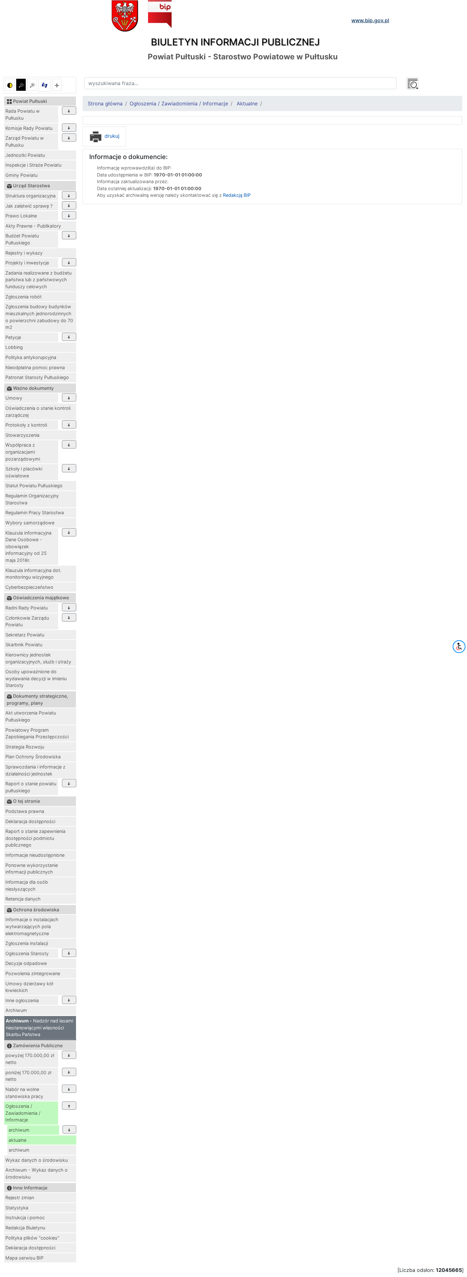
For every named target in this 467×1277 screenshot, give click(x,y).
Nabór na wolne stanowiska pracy (24, 1093)
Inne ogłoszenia (22, 1000)
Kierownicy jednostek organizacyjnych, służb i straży (38, 658)
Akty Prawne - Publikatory (33, 226)
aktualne (17, 1140)
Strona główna (105, 103)
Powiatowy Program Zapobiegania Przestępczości (37, 733)
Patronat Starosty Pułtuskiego (37, 377)
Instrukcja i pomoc (25, 1217)
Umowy (13, 398)
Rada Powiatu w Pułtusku (22, 114)
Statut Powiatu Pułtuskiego (34, 485)
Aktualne (247, 103)
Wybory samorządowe (29, 522)
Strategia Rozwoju (24, 746)
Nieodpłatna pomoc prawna (35, 367)
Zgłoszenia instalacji (26, 943)
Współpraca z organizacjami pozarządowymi (22, 451)
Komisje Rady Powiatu (28, 128)
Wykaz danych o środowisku (36, 1160)
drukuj (111, 136)
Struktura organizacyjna (30, 195)
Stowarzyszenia (22, 435)
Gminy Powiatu (21, 175)
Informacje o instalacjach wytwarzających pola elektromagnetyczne (31, 926)
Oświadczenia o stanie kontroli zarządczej (38, 411)
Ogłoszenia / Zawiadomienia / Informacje (22, 1112)
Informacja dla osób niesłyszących (26, 885)
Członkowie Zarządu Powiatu (27, 621)
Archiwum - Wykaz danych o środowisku (36, 1173)
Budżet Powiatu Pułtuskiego (22, 239)
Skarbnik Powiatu (23, 644)
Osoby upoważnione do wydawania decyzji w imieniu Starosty (36, 678)
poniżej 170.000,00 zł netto (28, 1076)
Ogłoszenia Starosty (27, 953)
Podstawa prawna (24, 811)
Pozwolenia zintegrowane (32, 973)
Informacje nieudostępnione (34, 855)
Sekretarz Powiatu (24, 634)
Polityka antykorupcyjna (30, 357)
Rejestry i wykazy (24, 253)
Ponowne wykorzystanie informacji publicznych (31, 868)
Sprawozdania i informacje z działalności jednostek (35, 770)
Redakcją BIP (237, 195)
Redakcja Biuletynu (25, 1227)
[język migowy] (44, 85)
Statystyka (16, 1207)
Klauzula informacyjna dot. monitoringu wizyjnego (33, 574)
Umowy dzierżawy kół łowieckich (29, 987)
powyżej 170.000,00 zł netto (29, 1059)
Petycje (13, 337)
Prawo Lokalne (21, 215)
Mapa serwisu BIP (24, 1257)
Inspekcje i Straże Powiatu (33, 165)
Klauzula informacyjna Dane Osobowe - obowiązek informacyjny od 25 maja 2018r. (28, 546)
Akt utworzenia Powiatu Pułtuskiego (30, 716)
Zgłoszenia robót (23, 296)
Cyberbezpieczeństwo (29, 587)
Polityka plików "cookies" (32, 1237)
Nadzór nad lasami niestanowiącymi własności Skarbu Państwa (39, 1027)
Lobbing (14, 347)
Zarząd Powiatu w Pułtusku (24, 141)
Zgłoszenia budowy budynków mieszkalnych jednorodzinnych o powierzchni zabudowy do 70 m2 (39, 317)
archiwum (19, 1130)
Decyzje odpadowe (26, 963)
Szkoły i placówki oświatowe (23, 472)
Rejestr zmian (19, 1197)
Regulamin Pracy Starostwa (34, 512)
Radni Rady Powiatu (26, 607)
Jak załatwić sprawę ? (28, 206)
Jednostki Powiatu (25, 155)
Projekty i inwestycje (27, 262)
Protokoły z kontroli (26, 425)
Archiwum (16, 1010)
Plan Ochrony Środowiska (33, 756)
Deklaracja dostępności (30, 821)
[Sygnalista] (57, 85)
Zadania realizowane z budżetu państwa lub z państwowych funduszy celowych (38, 279)
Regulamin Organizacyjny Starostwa (32, 499)
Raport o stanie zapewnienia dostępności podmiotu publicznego (35, 838)
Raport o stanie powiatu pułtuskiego (30, 787)
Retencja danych (23, 898)
